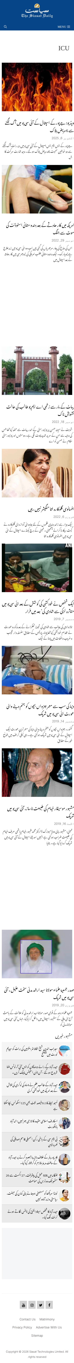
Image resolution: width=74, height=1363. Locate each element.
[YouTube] (23, 1305)
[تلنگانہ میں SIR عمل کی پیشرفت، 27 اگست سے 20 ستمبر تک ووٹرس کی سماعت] (64, 1177)
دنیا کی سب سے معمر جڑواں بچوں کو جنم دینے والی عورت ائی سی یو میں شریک (40, 709)
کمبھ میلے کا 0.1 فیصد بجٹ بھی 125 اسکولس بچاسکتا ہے (30, 1105)
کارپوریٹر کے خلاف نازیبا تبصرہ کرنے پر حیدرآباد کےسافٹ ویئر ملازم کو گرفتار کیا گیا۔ (33, 1159)
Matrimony (47, 1319)
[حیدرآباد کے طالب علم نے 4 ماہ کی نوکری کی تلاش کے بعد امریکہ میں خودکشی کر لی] (64, 1087)
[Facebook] (49, 1305)
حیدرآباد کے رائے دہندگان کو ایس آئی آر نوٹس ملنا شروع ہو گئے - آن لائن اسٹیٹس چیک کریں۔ (32, 1069)
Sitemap (37, 1335)
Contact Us (28, 1319)
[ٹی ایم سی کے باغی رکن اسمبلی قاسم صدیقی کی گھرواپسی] (64, 1141)
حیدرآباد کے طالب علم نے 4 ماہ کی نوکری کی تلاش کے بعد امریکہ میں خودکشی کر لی (32, 1087)
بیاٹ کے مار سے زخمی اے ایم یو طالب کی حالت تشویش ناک (40, 409)
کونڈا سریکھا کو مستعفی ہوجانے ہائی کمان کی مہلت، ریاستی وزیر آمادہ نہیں (32, 1195)
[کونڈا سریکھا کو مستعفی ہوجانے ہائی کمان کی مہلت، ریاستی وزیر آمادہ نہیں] (64, 1195)
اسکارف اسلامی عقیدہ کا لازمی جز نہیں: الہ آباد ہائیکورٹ (33, 1123)
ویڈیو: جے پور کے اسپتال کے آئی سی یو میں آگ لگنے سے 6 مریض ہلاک (39, 125)
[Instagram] (32, 1305)
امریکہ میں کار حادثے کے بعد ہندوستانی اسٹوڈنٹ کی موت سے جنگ (40, 228)
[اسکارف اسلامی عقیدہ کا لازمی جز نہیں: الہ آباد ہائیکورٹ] (64, 1123)
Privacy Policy (22, 1327)
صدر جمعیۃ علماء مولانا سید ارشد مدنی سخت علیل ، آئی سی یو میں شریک (39, 992)
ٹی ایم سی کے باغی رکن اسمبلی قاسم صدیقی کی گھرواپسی (33, 1141)
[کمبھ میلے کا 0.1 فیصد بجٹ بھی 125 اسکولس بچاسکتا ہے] (64, 1105)
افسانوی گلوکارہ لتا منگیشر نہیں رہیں (51, 508)
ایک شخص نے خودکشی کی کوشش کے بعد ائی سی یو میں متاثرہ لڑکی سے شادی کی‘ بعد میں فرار (38, 606)
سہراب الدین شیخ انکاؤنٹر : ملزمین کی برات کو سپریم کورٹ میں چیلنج (31, 1050)
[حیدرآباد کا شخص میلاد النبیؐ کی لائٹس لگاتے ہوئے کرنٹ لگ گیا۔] (64, 1213)
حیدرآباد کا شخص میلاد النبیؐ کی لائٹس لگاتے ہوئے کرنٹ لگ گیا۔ (32, 1213)
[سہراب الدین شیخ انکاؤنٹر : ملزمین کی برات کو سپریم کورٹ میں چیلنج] (64, 1051)
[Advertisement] (37, 304)
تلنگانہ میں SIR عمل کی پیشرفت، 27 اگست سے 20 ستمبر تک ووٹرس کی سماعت (31, 1177)
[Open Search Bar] (5, 25)
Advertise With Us (49, 1327)
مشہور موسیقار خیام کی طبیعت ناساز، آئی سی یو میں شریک (40, 811)
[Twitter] (40, 1305)
